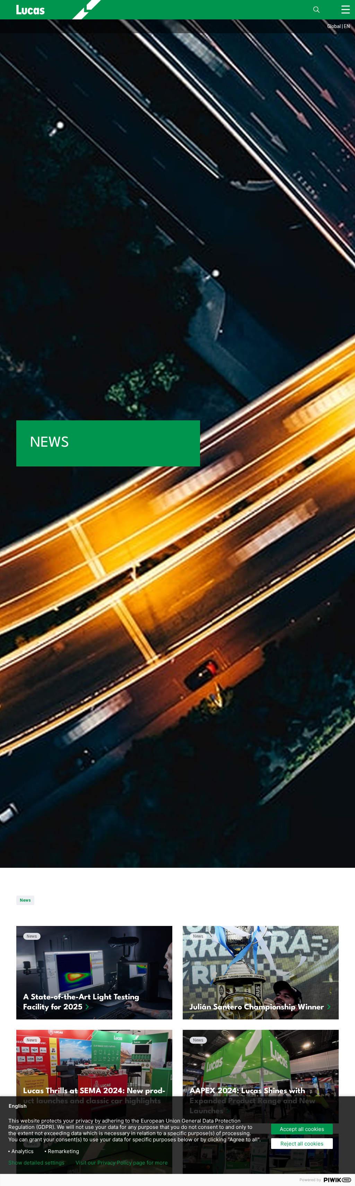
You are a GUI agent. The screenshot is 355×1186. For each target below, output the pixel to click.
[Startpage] (54, 9)
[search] (316, 10)
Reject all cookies (301, 1143)
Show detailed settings (36, 1163)
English (18, 1106)
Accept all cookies (302, 1129)
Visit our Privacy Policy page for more (122, 1163)
